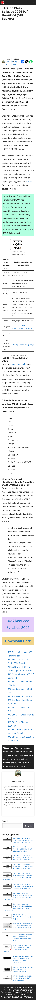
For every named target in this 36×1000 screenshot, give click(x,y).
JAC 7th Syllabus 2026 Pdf (20, 696)
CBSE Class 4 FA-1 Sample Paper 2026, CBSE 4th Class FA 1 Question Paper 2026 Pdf (23, 886)
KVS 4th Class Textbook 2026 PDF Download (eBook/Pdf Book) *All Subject (22, 978)
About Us (17, 997)
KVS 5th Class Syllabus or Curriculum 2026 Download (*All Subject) (23, 917)
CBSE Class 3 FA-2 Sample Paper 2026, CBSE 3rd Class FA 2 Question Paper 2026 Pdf (23, 849)
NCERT (28, 181)
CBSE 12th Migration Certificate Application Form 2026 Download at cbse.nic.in (23, 969)
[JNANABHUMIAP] (2, 2)
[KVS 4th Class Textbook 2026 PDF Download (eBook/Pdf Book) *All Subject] (7, 978)
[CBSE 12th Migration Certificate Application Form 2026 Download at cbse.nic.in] (7, 969)
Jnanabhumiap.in (18, 364)
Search (5, 821)
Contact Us (29, 997)
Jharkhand (21, 328)
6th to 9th (16, 325)
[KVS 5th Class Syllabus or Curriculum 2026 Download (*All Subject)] (7, 917)
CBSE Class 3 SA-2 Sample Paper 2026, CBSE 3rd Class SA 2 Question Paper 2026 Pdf (23, 866)
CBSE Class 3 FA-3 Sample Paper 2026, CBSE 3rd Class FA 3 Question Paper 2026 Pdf (23, 858)
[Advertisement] (18, 39)
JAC (14, 328)
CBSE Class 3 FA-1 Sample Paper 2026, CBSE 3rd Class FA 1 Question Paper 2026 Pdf (23, 840)
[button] (28, 2)
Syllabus (29, 328)
